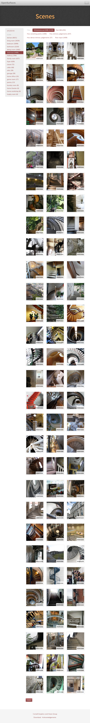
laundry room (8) (13, 85)
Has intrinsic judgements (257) (60, 34)
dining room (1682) (13, 50)
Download (37, 717)
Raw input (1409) (61, 38)
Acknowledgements (49, 717)
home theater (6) (13, 88)
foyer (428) (11, 61)
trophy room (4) (12, 94)
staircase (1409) (12, 53)
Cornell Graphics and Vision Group (45, 714)
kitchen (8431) (12, 38)
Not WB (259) (61, 30)
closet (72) (10, 64)
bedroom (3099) (12, 44)
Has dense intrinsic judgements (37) (39, 38)
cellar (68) (10, 67)
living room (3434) (13, 41)
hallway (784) (12, 56)
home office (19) (13, 76)
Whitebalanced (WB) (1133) (43, 30)
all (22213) (10, 31)
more (29, 700)
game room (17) (12, 79)
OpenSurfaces (8, 2)
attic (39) (10, 70)
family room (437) (13, 59)
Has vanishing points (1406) (37, 34)
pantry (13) (11, 82)
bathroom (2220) (13, 47)
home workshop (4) (14, 91)
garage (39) (11, 73)
